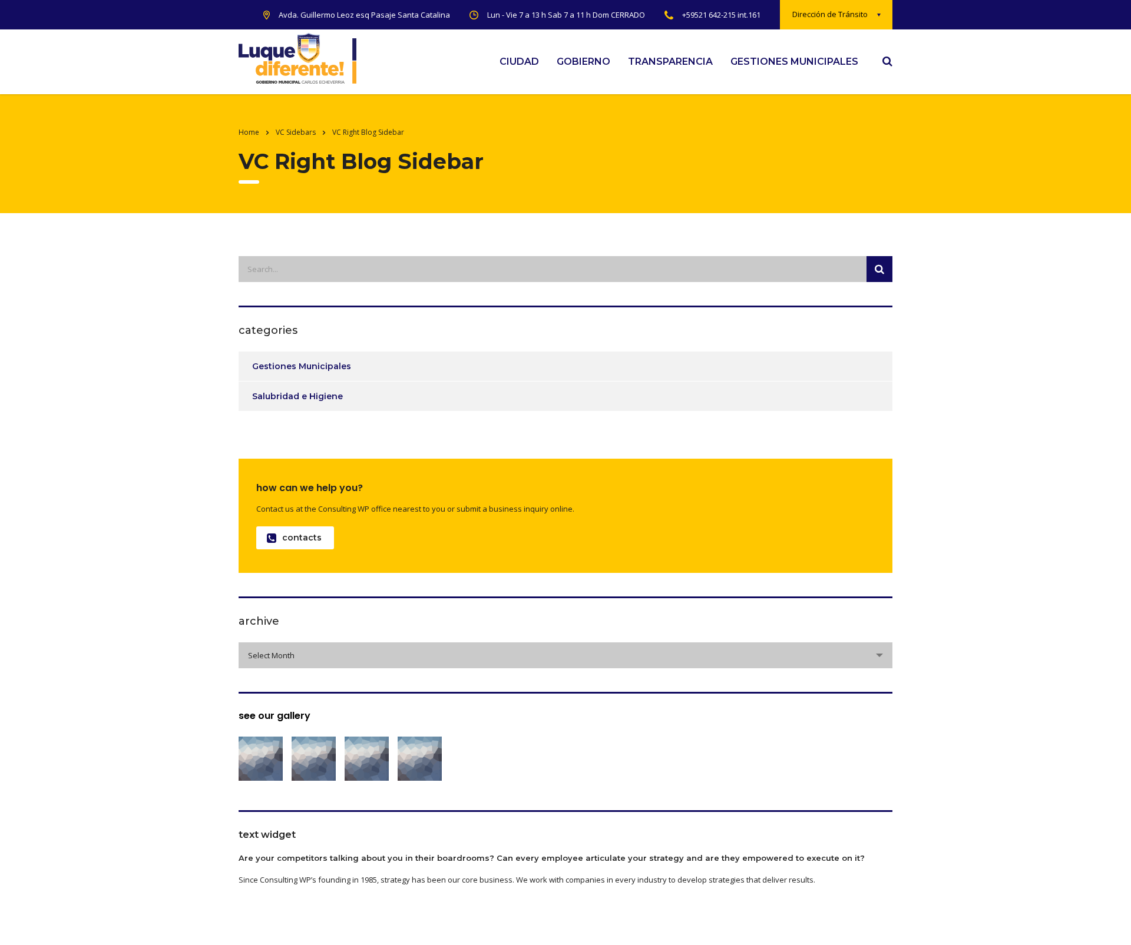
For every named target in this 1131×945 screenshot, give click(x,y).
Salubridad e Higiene (297, 396)
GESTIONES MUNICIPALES (794, 61)
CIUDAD (519, 61)
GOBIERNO (583, 61)
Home (249, 132)
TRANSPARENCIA (670, 61)
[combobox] (565, 655)
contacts (302, 537)
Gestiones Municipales (301, 366)
